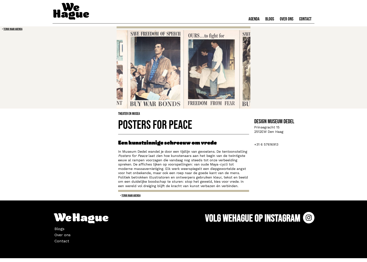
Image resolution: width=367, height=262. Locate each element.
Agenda (254, 19)
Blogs (269, 19)
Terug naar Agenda (12, 29)
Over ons (286, 19)
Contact (305, 19)
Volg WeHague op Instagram (253, 218)
